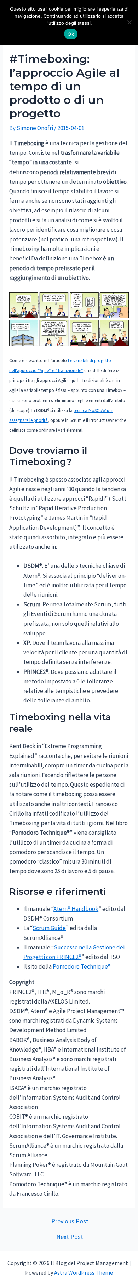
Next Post (69, 1237)
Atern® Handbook (75, 909)
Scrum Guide (49, 928)
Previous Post (69, 1221)
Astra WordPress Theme (83, 1272)
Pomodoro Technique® (82, 966)
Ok (71, 34)
